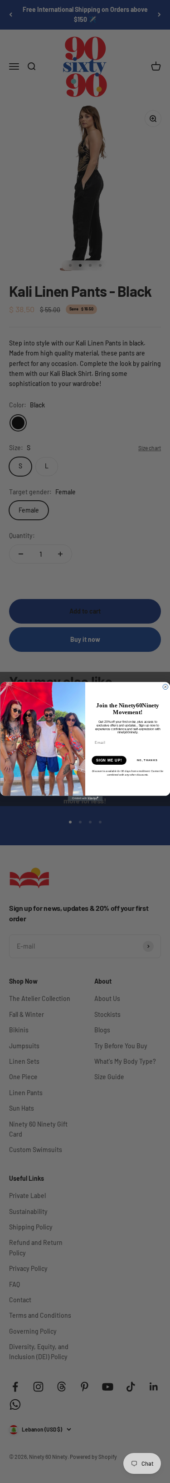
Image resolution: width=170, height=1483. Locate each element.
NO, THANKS (146, 760)
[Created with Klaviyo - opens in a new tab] (85, 798)
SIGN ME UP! (109, 760)
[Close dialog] (165, 687)
